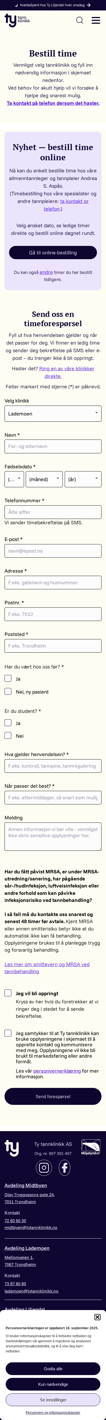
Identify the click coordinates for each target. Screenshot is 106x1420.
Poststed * (16, 634)
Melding (14, 818)
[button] (97, 1317)
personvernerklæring (57, 1071)
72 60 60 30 (15, 1220)
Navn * (12, 435)
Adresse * (16, 571)
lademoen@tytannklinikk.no (32, 1291)
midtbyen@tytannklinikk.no (31, 1227)
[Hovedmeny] (95, 20)
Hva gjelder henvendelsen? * (37, 754)
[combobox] (53, 414)
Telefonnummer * (24, 500)
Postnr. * (14, 602)
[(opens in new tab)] (90, 1146)
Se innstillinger (53, 1399)
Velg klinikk (17, 401)
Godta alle (53, 1368)
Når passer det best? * (30, 786)
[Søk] (80, 20)
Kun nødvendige (53, 1384)
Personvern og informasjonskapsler (53, 1413)
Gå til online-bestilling (53, 252)
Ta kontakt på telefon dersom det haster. (53, 103)
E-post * (14, 539)
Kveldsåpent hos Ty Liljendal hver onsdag (52, 5)
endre (46, 272)
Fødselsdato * (20, 467)
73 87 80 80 (15, 1283)
